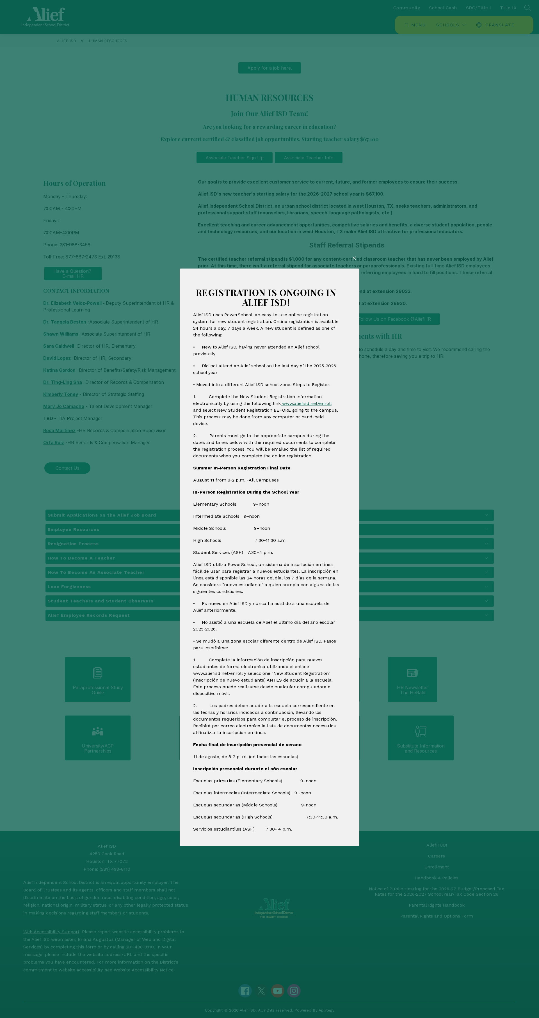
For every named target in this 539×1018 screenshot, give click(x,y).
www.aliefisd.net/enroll (306, 403)
